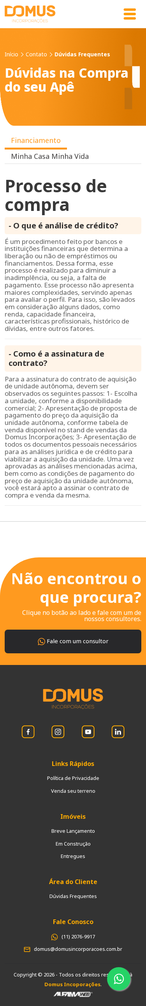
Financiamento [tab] (36, 140)
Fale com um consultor (77, 641)
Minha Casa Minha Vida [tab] (50, 156)
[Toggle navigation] (129, 14)
